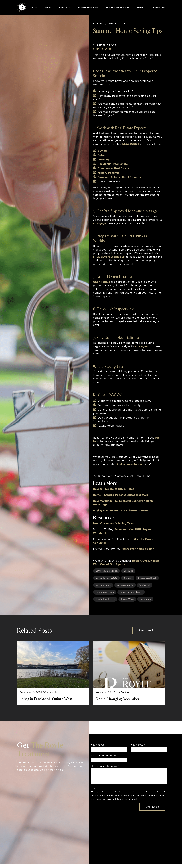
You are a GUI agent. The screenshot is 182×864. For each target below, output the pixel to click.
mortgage (99, 223)
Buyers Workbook (147, 578)
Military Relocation (88, 8)
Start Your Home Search (138, 548)
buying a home (103, 585)
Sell (32, 8)
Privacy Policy (100, 851)
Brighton (127, 578)
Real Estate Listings (116, 8)
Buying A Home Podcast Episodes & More (120, 510)
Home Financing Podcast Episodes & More (121, 495)
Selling (102, 155)
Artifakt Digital (110, 854)
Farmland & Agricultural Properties (120, 177)
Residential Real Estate (113, 164)
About (140, 8)
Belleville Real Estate (106, 578)
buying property (125, 585)
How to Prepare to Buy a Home (113, 489)
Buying (98, 24)
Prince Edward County (131, 592)
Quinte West (127, 599)
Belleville (128, 571)
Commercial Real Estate (113, 168)
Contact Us (159, 8)
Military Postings (108, 172)
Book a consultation (129, 464)
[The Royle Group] (21, 7)
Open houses (101, 282)
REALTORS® (130, 144)
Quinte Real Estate (105, 599)
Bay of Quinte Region (107, 571)
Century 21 (144, 585)
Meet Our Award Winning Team (113, 523)
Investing (63, 8)
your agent (141, 346)
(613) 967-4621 (63, 849)
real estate (145, 599)
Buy (46, 8)
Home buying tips (105, 592)
